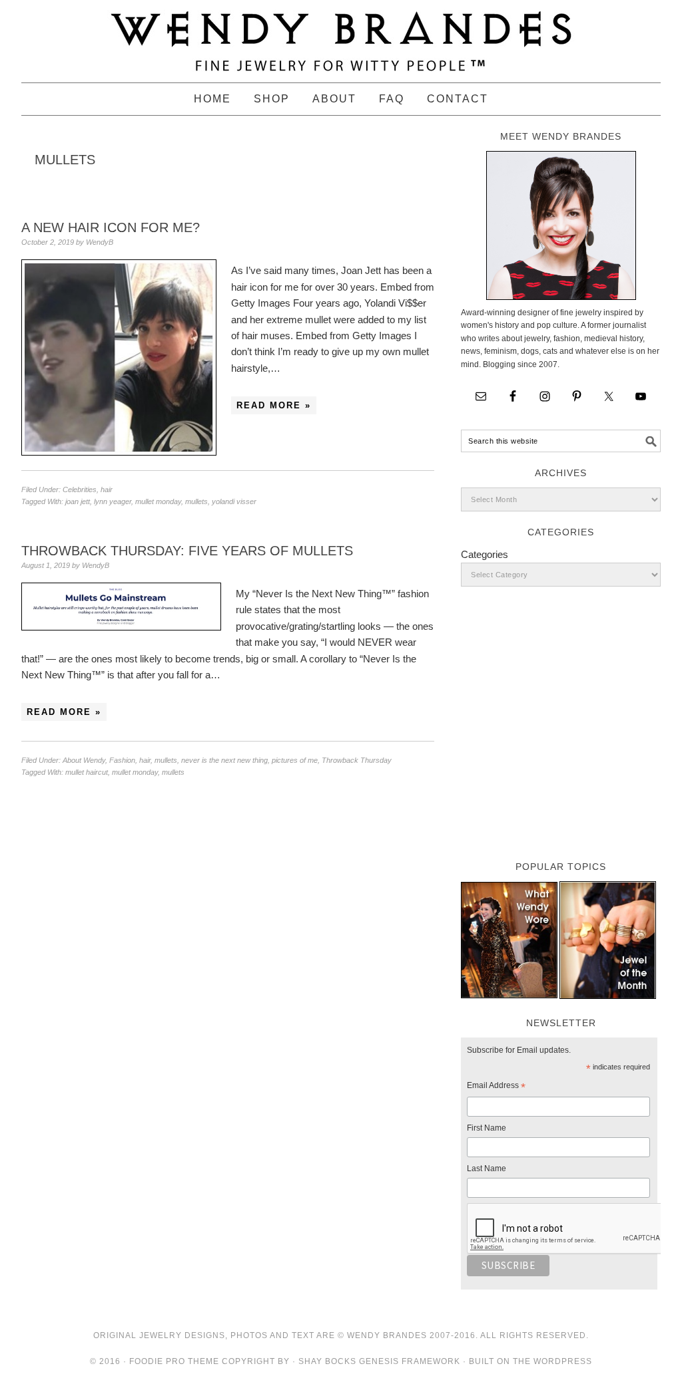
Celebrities (80, 489)
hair (107, 489)
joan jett (77, 501)
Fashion (122, 760)
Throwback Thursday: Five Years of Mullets (187, 550)
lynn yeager (112, 501)
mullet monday (158, 501)
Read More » (273, 405)
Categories (484, 554)
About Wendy (84, 760)
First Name (486, 1128)
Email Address (496, 1087)
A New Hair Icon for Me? (110, 227)
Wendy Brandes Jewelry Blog (341, 35)
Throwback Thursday (357, 760)
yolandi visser (234, 501)
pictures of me (295, 760)
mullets (196, 501)
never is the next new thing (224, 760)
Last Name (486, 1168)
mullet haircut (86, 772)
